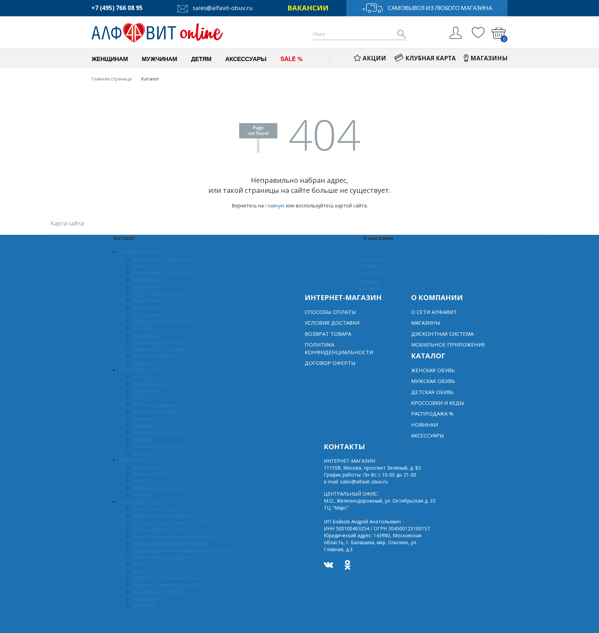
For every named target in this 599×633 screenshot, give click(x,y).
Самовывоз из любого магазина (440, 8)
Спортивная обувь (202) (161, 273)
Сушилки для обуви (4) (159, 592)
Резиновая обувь (153, 356)
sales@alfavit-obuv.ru (222, 8)
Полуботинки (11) (153, 383)
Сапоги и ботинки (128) (160, 446)
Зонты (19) (145, 564)
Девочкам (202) (151, 474)
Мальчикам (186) (153, 467)
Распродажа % (432, 413)
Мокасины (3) (148, 279)
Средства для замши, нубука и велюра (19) (183, 550)
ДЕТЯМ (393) (133, 460)
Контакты (369, 288)
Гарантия (369, 281)
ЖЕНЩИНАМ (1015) (142, 252)
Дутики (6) (145, 453)
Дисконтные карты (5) (158, 508)
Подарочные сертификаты (164, 515)
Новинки (424, 424)
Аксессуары (427, 435)
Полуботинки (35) (153, 300)
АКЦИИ (374, 58)
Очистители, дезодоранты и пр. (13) (175, 557)
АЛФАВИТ (144, 605)
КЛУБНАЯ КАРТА (430, 58)
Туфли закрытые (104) (159, 293)
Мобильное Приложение (448, 344)
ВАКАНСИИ (308, 7)
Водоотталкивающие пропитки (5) (174, 536)
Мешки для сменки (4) (158, 488)
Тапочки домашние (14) (160, 404)
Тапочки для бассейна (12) (164, 349)
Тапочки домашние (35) (160, 342)
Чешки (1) (144, 481)
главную (275, 205)
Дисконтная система (442, 333)
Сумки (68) (145, 363)
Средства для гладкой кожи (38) (170, 543)
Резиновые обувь (153, 418)
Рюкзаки (143, 494)
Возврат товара (328, 333)
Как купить (371, 259)
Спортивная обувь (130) (161, 411)
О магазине (371, 273)
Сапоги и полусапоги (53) (162, 321)
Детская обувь (432, 391)
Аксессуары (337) (139, 501)
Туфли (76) (145, 286)
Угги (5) (141, 377)
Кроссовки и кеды (437, 402)
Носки (140, 571)
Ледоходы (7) (148, 599)
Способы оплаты (330, 311)
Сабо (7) (142, 397)
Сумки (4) (143, 439)
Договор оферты (330, 362)
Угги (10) (143, 328)
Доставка (369, 266)
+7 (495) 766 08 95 (117, 8)
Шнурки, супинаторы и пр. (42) (168, 585)
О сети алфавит (434, 311)
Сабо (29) (144, 266)
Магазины (425, 322)
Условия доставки (332, 322)
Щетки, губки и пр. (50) (159, 529)
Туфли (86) (145, 390)
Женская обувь (433, 370)
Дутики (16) (146, 335)
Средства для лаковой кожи (166, 578)
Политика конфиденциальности (339, 348)
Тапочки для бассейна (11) (164, 432)
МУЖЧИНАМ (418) (140, 370)
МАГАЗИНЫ (488, 58)
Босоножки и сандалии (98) (165, 259)
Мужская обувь (433, 380)
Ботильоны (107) (152, 314)
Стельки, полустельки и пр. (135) (171, 522)
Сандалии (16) (149, 425)
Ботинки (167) (149, 307)
